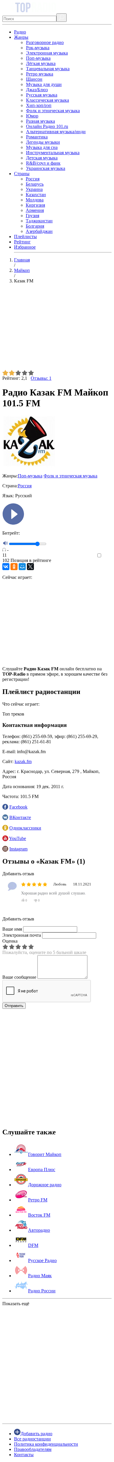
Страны (22, 173)
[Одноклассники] (14, 566)
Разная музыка (40, 121)
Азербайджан (39, 231)
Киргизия (35, 205)
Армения (35, 210)
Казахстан (36, 194)
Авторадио (39, 1230)
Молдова (35, 199)
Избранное (25, 247)
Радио (20, 31)
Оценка (10, 941)
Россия (32, 178)
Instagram (18, 848)
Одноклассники (25, 827)
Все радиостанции (32, 1438)
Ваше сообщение (19, 977)
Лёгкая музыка (41, 63)
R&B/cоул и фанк (43, 163)
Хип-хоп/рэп (38, 105)
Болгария (35, 226)
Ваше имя (12, 929)
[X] (30, 566)
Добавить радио (36, 1433)
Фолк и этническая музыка (53, 110)
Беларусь (35, 184)
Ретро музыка (39, 73)
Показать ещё (15, 1303)
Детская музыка (42, 157)
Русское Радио (42, 1260)
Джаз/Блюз (37, 89)
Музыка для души (44, 84)
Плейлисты (25, 236)
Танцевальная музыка (48, 68)
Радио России (42, 1290)
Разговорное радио (45, 42)
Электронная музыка (47, 52)
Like (107, 555)
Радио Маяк (40, 1275)
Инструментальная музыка (53, 152)
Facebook (18, 806)
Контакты (24, 1454)
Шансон (34, 79)
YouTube (17, 838)
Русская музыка (41, 94)
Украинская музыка (45, 168)
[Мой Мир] (22, 566)
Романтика (37, 136)
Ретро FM (37, 1199)
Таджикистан (39, 220)
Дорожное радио (44, 1184)
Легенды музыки (43, 142)
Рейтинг (22, 241)
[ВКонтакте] (5, 566)
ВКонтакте (20, 817)
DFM (33, 1245)
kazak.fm (23, 761)
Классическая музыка (47, 100)
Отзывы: (41, 378)
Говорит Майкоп (44, 1154)
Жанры (21, 37)
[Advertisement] (57, 329)
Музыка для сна (42, 147)
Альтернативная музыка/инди (56, 131)
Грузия (32, 215)
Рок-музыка (37, 47)
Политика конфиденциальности (46, 1444)
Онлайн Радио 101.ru (47, 126)
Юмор (32, 115)
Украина (34, 189)
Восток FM (39, 1215)
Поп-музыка (38, 58)
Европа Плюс (41, 1169)
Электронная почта (21, 935)
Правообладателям (32, 1449)
